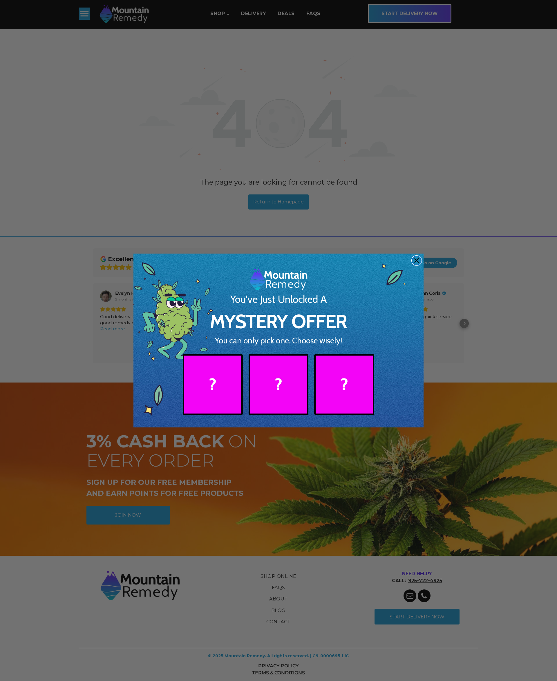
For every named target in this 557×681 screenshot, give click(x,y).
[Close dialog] (416, 260)
